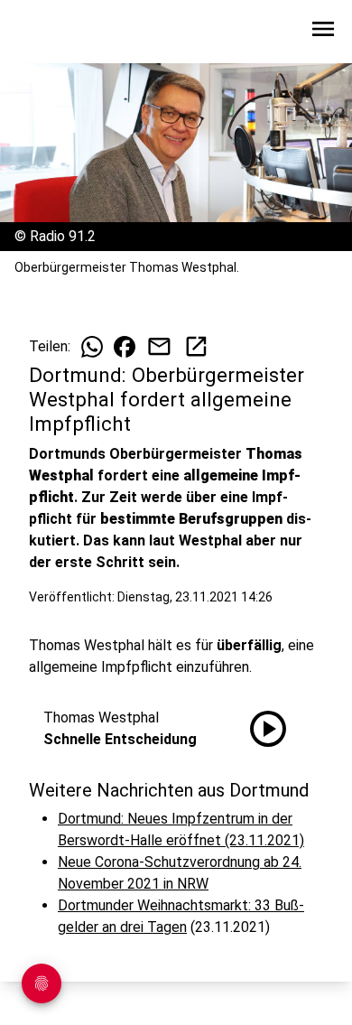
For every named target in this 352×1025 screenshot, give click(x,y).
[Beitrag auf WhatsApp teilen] (92, 347)
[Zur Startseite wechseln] (57, 32)
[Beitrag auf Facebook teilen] (124, 347)
